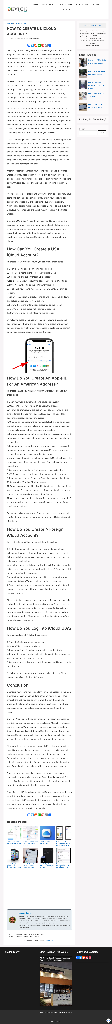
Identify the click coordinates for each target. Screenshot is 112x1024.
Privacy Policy (53, 1012)
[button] (66, 14)
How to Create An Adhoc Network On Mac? (24, 936)
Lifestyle (60, 4)
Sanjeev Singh (24, 913)
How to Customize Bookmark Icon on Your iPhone (96, 85)
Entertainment (48, 4)
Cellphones (23, 23)
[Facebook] (29, 45)
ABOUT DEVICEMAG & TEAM (92, 25)
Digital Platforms (74, 4)
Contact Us (69, 1012)
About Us (46, 1012)
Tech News (96, 4)
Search (82, 129)
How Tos (88, 4)
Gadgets (35, 4)
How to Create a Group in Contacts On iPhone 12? (27, 934)
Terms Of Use (61, 1012)
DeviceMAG (10, 23)
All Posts (66, 9)
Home (41, 1012)
